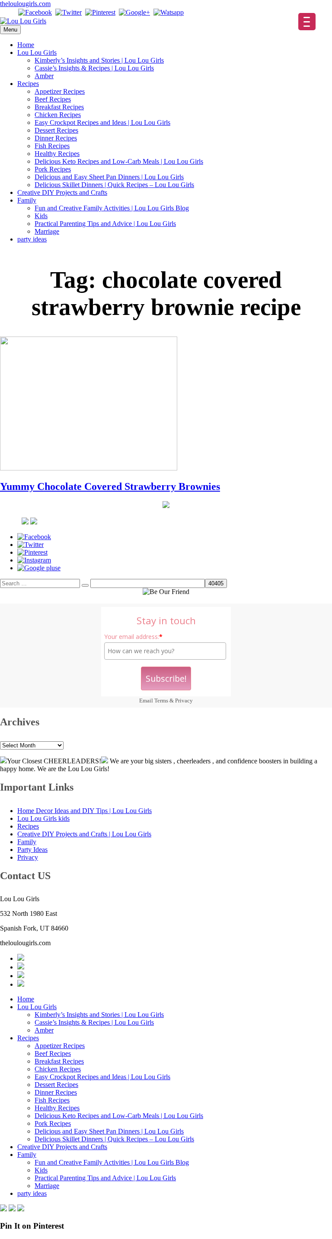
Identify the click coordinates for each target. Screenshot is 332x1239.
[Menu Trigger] (307, 21)
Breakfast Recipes (59, 107)
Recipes (28, 83)
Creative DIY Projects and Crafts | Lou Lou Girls (84, 834)
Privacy (184, 700)
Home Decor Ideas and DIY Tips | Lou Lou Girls (84, 810)
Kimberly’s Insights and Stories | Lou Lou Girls (99, 60)
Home (25, 44)
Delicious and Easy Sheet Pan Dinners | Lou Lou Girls (109, 177)
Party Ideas (32, 849)
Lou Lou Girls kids (43, 818)
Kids (41, 215)
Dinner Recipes (56, 138)
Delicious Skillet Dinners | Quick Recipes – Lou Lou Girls (114, 184)
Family (26, 200)
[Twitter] (68, 12)
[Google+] (134, 12)
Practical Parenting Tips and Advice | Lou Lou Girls (105, 223)
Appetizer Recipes (60, 91)
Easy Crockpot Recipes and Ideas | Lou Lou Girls (102, 122)
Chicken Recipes (58, 114)
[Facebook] (35, 12)
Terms (161, 700)
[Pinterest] (100, 12)
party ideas (32, 239)
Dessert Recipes (56, 130)
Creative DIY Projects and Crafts (62, 192)
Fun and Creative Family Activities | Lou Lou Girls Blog (112, 208)
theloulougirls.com (25, 3)
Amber (44, 75)
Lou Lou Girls (37, 52)
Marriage (47, 231)
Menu (10, 29)
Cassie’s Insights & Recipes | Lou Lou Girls (94, 68)
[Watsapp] (169, 12)
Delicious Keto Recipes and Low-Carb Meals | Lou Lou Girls (119, 161)
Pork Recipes (53, 169)
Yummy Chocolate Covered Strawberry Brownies (110, 486)
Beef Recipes (53, 99)
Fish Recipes (52, 145)
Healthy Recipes (57, 153)
